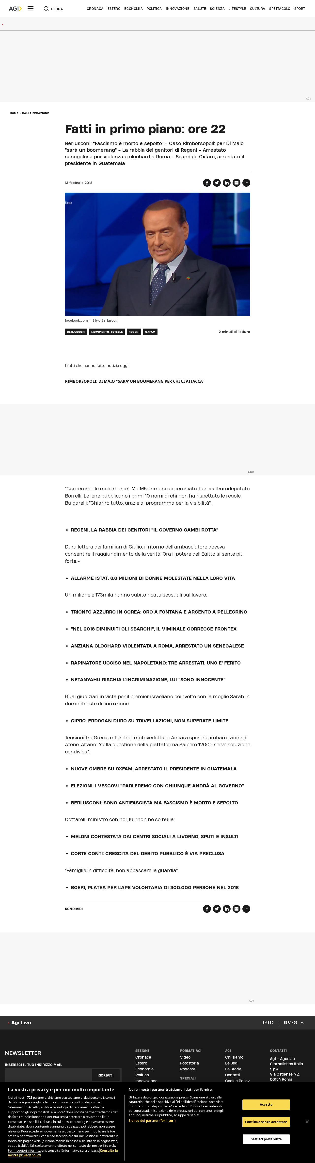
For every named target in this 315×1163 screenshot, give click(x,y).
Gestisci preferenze (266, 1139)
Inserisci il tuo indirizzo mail (33, 1064)
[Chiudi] (307, 1121)
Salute (199, 8)
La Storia (233, 1069)
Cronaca (95, 8)
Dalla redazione (35, 113)
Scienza (217, 8)
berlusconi (76, 331)
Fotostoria (189, 1063)
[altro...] (246, 183)
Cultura (257, 8)
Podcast (187, 1069)
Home (14, 113)
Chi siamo (234, 1057)
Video (185, 1057)
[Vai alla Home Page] (15, 9)
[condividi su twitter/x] (217, 183)
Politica (154, 8)
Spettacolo (279, 8)
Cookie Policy (237, 1081)
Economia (133, 8)
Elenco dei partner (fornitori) (152, 1120)
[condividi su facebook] (207, 183)
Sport (299, 8)
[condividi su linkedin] (227, 183)
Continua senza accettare (266, 1122)
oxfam (150, 331)
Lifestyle (237, 8)
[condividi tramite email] (236, 183)
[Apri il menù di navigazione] (30, 9)
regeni (134, 331)
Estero (114, 8)
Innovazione (177, 8)
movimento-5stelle (107, 331)
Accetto (266, 1104)
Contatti (232, 1075)
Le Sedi (231, 1063)
